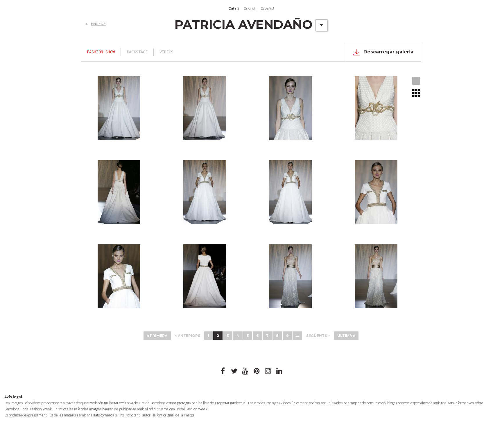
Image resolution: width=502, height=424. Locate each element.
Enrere (98, 23)
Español (267, 8)
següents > (318, 335)
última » (346, 335)
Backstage (137, 52)
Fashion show (101, 52)
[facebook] (223, 371)
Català (233, 8)
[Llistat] (416, 93)
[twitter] (234, 371)
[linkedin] (279, 371)
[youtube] (245, 371)
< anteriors (187, 335)
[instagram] (268, 371)
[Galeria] (416, 81)
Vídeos (166, 52)
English (250, 8)
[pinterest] (257, 371)
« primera (157, 335)
